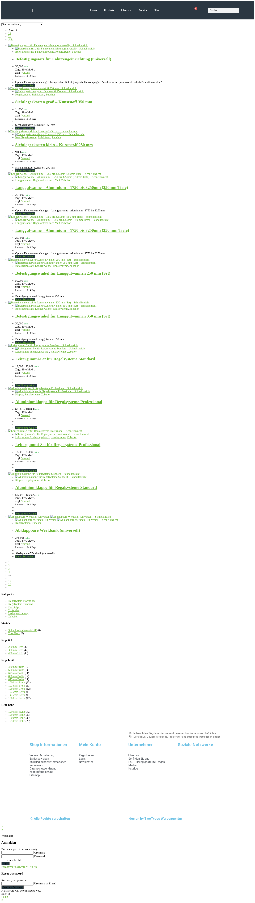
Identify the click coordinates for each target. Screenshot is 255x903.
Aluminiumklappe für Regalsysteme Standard (56, 487)
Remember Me (13, 860)
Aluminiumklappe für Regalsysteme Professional (58, 401)
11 (9, 577)
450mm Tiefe (15, 653)
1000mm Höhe (16, 711)
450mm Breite (16, 666)
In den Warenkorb (25, 85)
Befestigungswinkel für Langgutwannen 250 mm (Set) (62, 273)
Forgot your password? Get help (19, 866)
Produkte (109, 10)
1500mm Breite (16, 698)
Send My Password (12, 887)
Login (5, 863)
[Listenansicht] (4, 20)
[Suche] (244, 10)
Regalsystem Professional (22, 600)
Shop (157, 10)
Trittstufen (13, 610)
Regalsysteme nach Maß (46, 180)
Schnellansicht (80, 45)
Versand (25, 72)
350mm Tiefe (15, 650)
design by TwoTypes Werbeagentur (155, 819)
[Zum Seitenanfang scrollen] (2, 823)
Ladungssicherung (18, 613)
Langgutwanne (23, 180)
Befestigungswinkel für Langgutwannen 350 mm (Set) (62, 316)
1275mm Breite (16, 691)
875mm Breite (16, 679)
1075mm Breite (16, 685)
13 (9, 584)
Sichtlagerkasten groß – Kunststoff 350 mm (53, 102)
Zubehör (76, 51)
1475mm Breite (16, 694)
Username (39, 852)
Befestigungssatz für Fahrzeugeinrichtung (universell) (63, 59)
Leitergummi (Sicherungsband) (32, 351)
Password (39, 856)
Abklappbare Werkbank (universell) (47, 530)
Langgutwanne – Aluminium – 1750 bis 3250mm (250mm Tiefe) (71, 187)
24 (9, 36)
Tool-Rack (14, 633)
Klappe (19, 394)
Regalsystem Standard (20, 604)
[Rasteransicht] (2, 20)
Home (93, 10)
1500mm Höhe (16, 717)
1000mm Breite (16, 682)
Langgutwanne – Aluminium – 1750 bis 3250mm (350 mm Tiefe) (72, 230)
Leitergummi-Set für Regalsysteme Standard (55, 359)
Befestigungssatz (24, 51)
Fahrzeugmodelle (44, 51)
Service (143, 10)
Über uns (126, 10)
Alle (10, 39)
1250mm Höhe (16, 714)
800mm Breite (16, 676)
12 (9, 33)
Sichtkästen (38, 94)
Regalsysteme (62, 51)
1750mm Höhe (16, 721)
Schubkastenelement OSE (22, 630)
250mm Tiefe (15, 646)
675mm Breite (16, 673)
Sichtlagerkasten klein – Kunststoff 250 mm (54, 145)
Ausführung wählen (26, 385)
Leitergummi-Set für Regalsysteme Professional (57, 444)
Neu (17, 137)
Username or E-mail (45, 883)
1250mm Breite (16, 688)
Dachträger (14, 607)
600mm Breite (16, 669)
